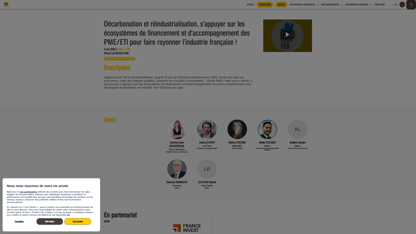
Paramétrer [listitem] (19, 221)
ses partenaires (28, 191)
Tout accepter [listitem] (78, 221)
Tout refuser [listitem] (49, 221)
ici (68, 215)
